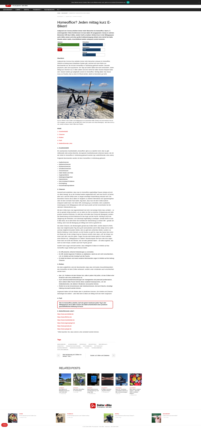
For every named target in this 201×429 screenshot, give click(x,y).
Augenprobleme (72, 344)
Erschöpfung (92, 344)
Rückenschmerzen (96, 347)
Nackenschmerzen (62, 347)
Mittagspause (98, 346)
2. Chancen (61, 134)
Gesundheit (64, 13)
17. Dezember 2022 (91, 393)
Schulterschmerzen (62, 349)
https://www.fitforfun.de (64, 317)
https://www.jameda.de (64, 326)
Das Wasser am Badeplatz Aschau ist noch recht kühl (64, 391)
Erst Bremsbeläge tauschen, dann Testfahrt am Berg (78, 415)
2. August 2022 (23, 417)
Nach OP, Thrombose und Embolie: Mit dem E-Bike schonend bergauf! (122, 391)
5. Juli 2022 (165, 417)
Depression (83, 344)
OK (128, 2)
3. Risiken (60, 137)
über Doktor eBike (114, 426)
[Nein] (199, 2)
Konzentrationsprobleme (73, 346)
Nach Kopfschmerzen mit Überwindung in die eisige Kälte (93, 391)
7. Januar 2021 (68, 16)
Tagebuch (61, 387)
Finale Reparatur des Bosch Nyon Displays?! (124, 415)
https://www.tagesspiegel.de (66, 323)
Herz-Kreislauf (103, 344)
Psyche (87, 347)
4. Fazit (59, 140)
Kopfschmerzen (87, 346)
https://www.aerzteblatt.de (65, 314)
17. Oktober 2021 (105, 392)
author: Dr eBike (77, 16)
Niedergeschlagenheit (76, 347)
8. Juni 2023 (70, 417)
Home (58, 13)
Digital (117, 413)
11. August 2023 (62, 393)
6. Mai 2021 (118, 393)
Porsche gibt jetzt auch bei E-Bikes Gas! (27, 415)
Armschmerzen (61, 344)
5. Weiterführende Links (64, 143)
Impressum (107, 426)
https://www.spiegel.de (64, 329)
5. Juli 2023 (75, 392)
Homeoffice (60, 346)
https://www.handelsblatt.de (66, 320)
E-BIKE (21, 413)
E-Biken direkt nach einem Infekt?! (170, 415)
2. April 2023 (118, 417)
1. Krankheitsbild (62, 131)
